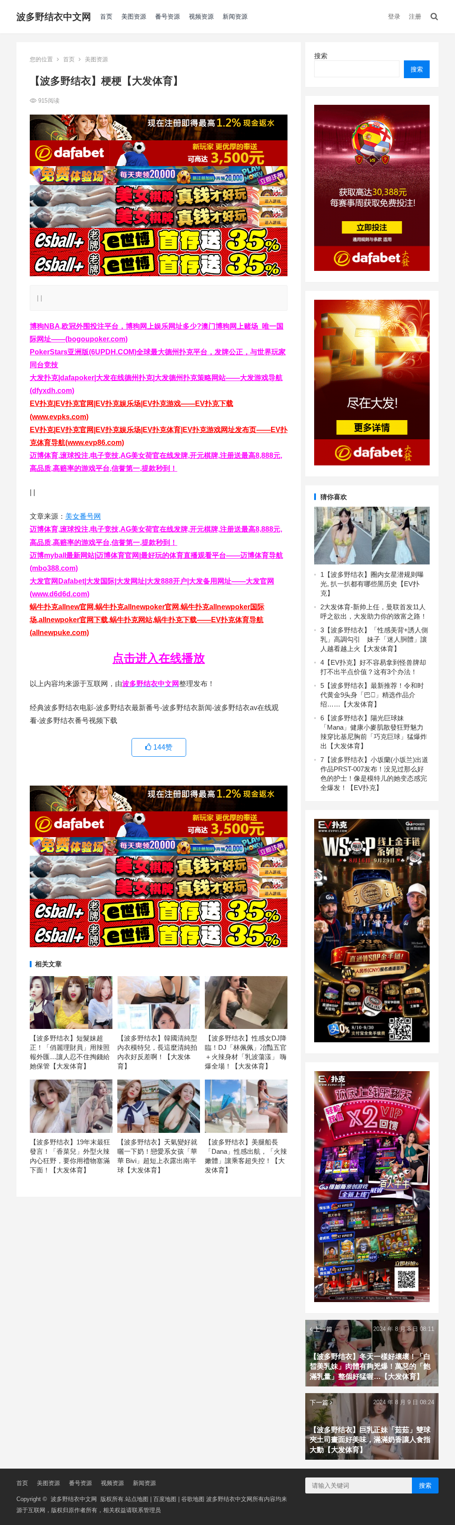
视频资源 (201, 16)
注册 (415, 16)
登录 (394, 16)
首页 (106, 16)
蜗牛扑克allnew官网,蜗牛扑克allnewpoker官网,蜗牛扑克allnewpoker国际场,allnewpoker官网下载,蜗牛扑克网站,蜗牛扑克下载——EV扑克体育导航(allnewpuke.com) (147, 619)
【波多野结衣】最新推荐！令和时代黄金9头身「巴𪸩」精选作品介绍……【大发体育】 (372, 695)
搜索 (320, 56)
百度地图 (164, 1499)
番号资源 (167, 16)
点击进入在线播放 (158, 658)
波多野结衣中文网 (53, 17)
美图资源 (133, 16)
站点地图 (136, 1499)
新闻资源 (235, 16)
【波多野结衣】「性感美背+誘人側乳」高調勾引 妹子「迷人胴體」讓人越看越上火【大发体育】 (374, 639)
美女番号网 (83, 516)
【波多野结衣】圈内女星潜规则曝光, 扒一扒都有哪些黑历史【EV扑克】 (372, 584)
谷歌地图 (192, 1499)
